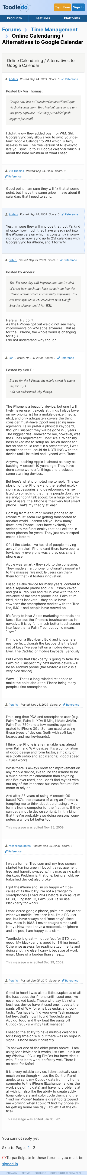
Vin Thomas (16, 171)
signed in (10, 1164)
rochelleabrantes (20, 846)
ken (11, 358)
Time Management (54, 29)
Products (14, 18)
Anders (13, 79)
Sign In (78, 7)
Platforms (72, 18)
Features (43, 18)
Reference (71, 79)
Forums (11, 29)
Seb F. (13, 260)
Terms (26, 1173)
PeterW (14, 704)
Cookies (40, 1173)
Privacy (12, 1173)
